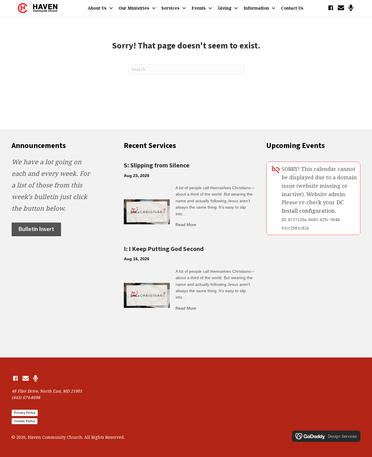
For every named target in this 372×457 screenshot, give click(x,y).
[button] (330, 8)
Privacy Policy (24, 413)
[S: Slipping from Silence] (146, 211)
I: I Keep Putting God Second (164, 249)
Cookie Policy (24, 421)
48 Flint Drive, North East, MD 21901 (47, 391)
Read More (186, 224)
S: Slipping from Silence (156, 165)
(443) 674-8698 (26, 397)
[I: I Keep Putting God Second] (146, 294)
